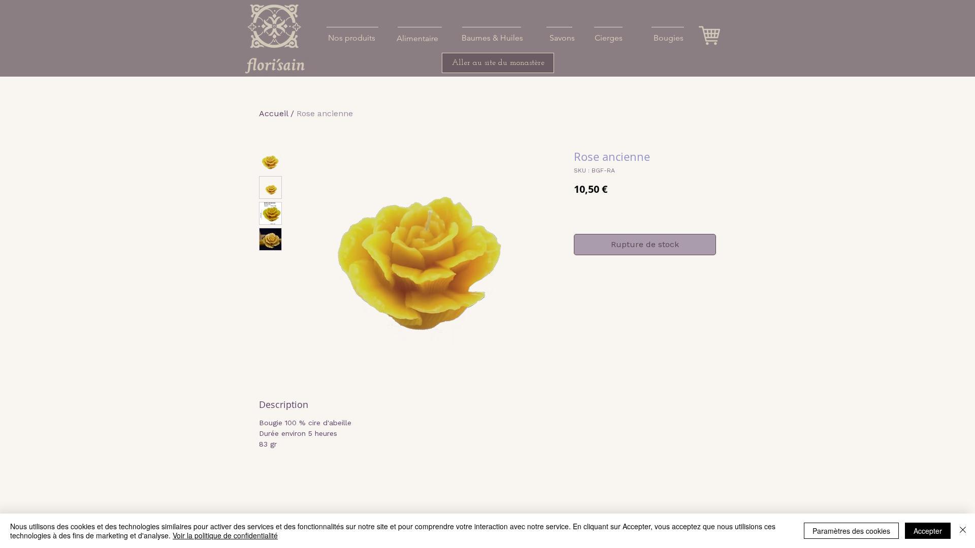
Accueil (273, 113)
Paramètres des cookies (851, 531)
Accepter (928, 531)
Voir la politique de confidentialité (225, 535)
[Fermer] (963, 531)
